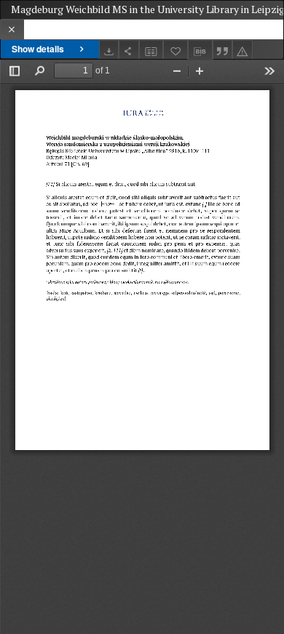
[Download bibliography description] (200, 50)
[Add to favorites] (175, 50)
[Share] (129, 50)
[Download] (109, 50)
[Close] (12, 29)
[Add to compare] (151, 50)
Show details (38, 48)
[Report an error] (242, 50)
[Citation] (223, 50)
